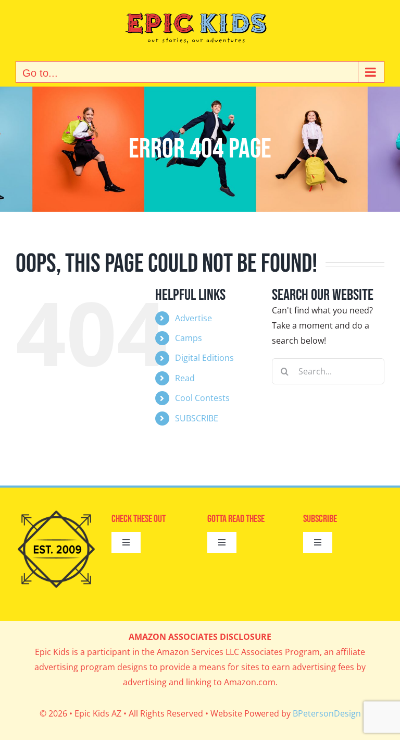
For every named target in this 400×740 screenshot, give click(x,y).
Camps (188, 338)
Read (185, 378)
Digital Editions (204, 357)
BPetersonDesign (327, 713)
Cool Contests (202, 398)
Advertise (193, 318)
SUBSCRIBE (196, 418)
